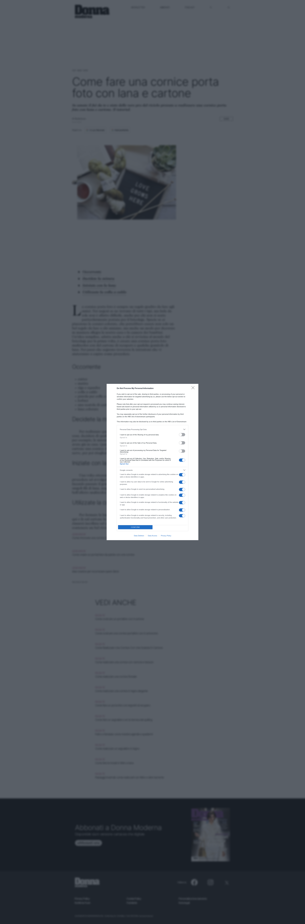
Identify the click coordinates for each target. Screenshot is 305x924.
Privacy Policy (166, 536)
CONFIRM (135, 527)
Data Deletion (139, 536)
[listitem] (152, 429)
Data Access (152, 536)
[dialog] (152, 462)
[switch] (182, 434)
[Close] (193, 388)
